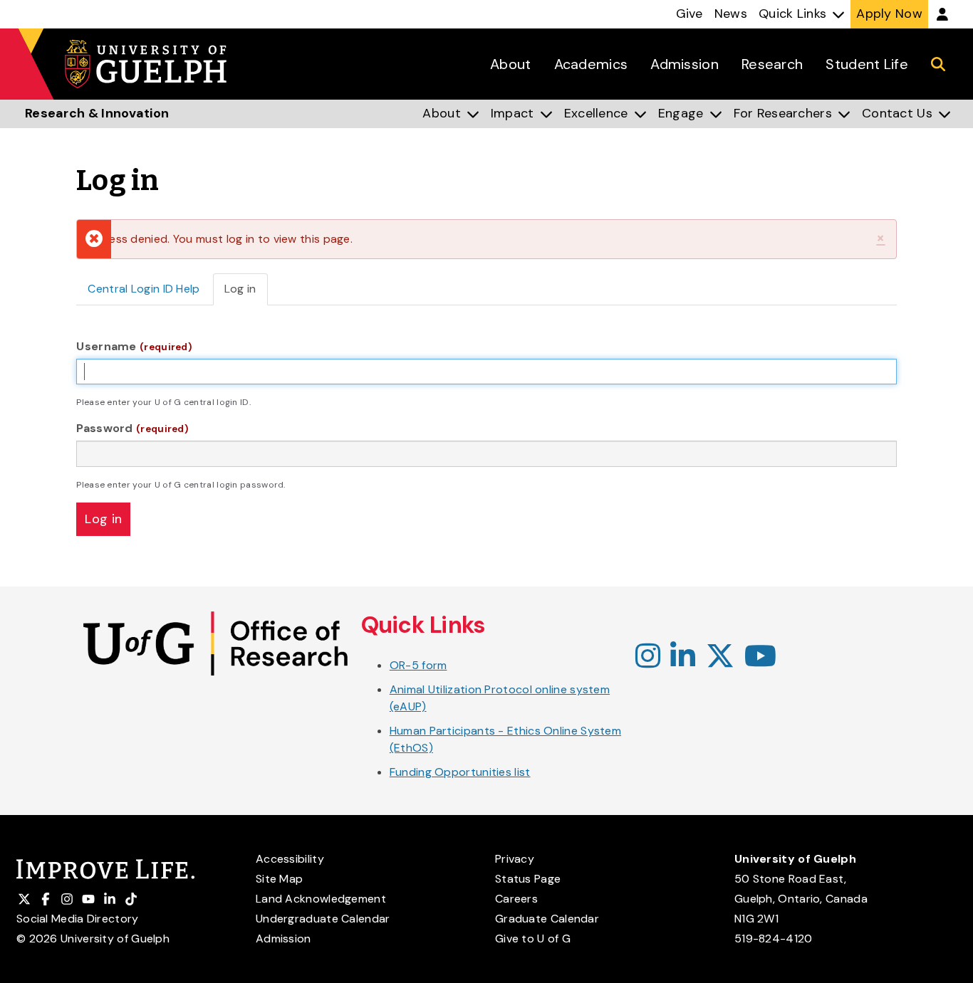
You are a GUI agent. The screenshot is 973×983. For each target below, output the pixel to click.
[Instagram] (647, 657)
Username (134, 346)
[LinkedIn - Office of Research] (682, 657)
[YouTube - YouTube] (760, 657)
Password (132, 428)
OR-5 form (418, 665)
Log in (246, 293)
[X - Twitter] (720, 657)
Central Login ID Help (143, 288)
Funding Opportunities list (460, 771)
